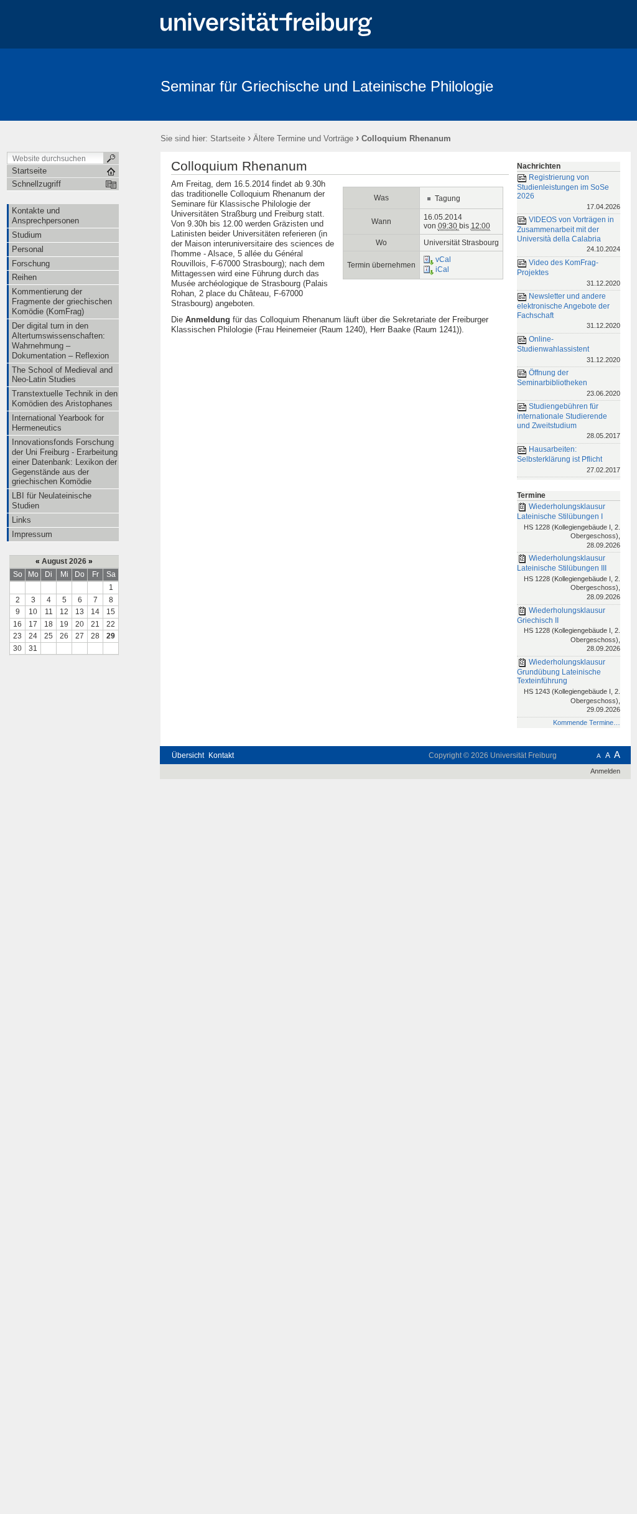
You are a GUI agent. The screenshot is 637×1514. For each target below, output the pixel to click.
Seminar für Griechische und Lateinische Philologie (326, 86)
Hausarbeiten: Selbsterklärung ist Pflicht (568, 459)
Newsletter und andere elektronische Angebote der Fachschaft (568, 310)
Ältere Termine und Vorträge (303, 138)
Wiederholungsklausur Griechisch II (568, 629)
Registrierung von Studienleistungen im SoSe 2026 (568, 191)
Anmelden (605, 771)
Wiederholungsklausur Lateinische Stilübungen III (568, 577)
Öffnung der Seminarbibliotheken (568, 382)
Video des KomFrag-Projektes (568, 272)
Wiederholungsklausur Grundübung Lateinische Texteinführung (568, 685)
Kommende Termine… (586, 722)
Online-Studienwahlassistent (568, 349)
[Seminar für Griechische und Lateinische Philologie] (570, 84)
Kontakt (221, 755)
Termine (531, 495)
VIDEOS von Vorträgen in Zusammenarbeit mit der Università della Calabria (568, 234)
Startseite (227, 138)
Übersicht (188, 755)
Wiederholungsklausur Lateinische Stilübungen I (568, 525)
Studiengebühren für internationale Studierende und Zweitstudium (568, 420)
